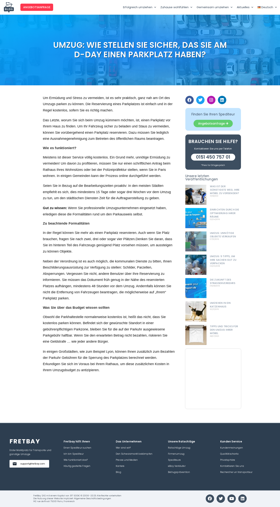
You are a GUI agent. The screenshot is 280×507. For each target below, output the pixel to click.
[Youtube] (231, 498)
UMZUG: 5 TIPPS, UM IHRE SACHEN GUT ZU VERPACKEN (223, 259)
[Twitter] (200, 100)
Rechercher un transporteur (236, 472)
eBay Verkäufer (177, 466)
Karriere (120, 466)
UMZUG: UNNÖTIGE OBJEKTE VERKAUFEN (223, 234)
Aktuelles (243, 7)
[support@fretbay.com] (14, 463)
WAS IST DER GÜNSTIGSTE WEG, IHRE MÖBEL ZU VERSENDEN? (225, 190)
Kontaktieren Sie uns (232, 466)
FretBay (37, 495)
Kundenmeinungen (231, 447)
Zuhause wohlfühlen (174, 7)
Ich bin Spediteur (74, 453)
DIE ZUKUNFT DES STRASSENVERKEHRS (222, 281)
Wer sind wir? (123, 447)
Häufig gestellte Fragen (77, 466)
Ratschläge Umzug (179, 447)
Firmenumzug (176, 453)
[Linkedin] (222, 100)
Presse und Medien (127, 459)
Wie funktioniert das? (76, 459)
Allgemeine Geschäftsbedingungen (92, 498)
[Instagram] (211, 100)
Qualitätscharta (229, 453)
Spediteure (174, 459)
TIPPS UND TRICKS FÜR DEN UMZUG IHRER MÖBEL (224, 330)
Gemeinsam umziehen (213, 7)
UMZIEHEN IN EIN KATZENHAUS (220, 304)
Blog (118, 472)
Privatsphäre (227, 459)
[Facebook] (189, 100)
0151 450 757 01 (213, 157)
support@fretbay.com (32, 463)
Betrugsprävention (179, 472)
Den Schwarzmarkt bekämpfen (134, 453)
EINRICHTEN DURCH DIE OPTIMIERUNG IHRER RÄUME (224, 213)
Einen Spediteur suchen (77, 447)
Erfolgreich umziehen (137, 7)
